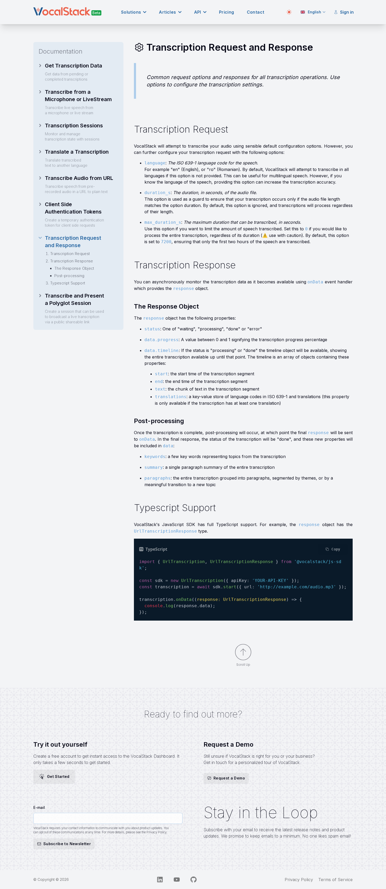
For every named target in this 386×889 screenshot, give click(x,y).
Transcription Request (70, 253)
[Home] (67, 11)
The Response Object (74, 268)
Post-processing (69, 275)
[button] (226, 778)
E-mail (39, 807)
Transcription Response (71, 261)
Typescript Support (67, 283)
